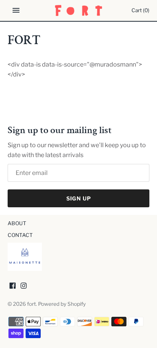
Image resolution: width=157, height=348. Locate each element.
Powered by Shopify (62, 304)
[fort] (79, 10)
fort (31, 304)
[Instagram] (24, 287)
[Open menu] (16, 10)
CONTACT (20, 235)
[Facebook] (13, 287)
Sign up (78, 198)
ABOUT (17, 223)
